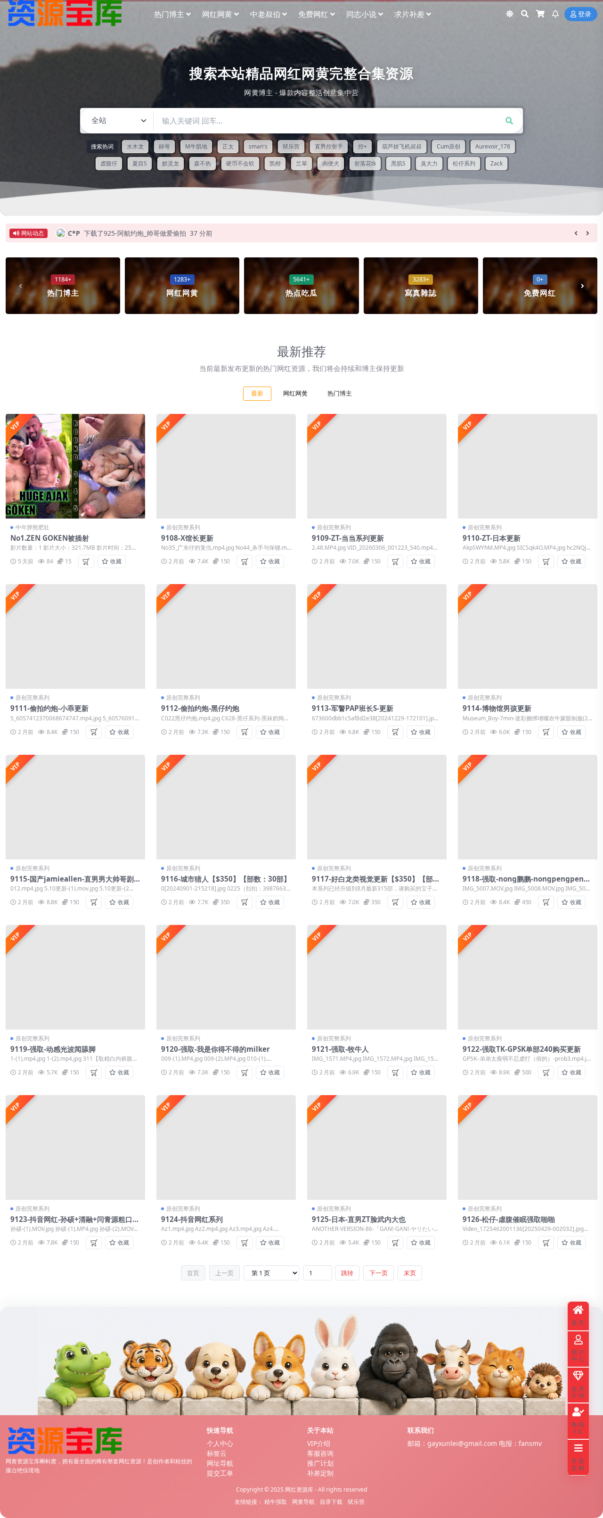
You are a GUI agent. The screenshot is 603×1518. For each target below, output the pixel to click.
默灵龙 (170, 163)
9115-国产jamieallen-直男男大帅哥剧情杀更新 (72, 883)
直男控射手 (329, 146)
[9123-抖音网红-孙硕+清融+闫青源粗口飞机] (75, 1147)
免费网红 (313, 14)
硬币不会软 (240, 163)
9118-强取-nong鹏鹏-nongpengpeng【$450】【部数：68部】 (525, 883)
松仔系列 (464, 163)
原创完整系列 (183, 527)
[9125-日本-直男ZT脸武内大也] (377, 1147)
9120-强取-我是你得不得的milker (215, 1049)
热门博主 (169, 14)
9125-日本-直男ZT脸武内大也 (359, 1219)
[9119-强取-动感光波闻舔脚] (75, 977)
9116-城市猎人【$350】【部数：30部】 (226, 878)
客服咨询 (320, 1453)
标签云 (217, 1453)
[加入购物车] (86, 561)
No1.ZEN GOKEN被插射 (49, 538)
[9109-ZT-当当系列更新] (377, 466)
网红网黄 (217, 14)
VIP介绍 (318, 1443)
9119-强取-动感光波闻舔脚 (53, 1049)
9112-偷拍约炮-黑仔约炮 (200, 708)
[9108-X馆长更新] (226, 466)
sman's (258, 146)
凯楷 (275, 163)
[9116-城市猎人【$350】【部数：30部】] (226, 807)
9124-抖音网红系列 (192, 1219)
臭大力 (429, 163)
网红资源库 (299, 1489)
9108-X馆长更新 (187, 538)
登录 (584, 14)
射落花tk (365, 163)
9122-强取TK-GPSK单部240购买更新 (522, 1049)
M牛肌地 (196, 146)
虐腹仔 (108, 163)
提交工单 (220, 1472)
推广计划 (320, 1463)
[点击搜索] (509, 121)
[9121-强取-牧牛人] (377, 977)
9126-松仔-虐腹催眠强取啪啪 (509, 1219)
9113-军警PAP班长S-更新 (352, 708)
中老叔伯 (265, 14)
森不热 (202, 163)
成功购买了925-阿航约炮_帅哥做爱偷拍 (141, 233)
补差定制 (320, 1472)
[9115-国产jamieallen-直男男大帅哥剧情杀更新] (75, 807)
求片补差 (409, 14)
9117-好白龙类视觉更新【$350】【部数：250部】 (372, 883)
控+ (362, 146)
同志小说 (361, 14)
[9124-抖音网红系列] (226, 1147)
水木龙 (135, 146)
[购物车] (540, 14)
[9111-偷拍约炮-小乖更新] (75, 636)
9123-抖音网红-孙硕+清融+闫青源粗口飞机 (74, 1223)
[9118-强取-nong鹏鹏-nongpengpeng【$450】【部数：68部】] (527, 807)
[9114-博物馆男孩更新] (527, 636)
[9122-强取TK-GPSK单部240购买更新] (527, 977)
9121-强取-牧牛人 (340, 1049)
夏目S (139, 163)
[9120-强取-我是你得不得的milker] (226, 977)
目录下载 (331, 1502)
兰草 (301, 163)
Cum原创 (448, 146)
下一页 (378, 1273)
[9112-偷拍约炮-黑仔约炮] (226, 636)
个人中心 (220, 1443)
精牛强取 (275, 1502)
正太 (228, 146)
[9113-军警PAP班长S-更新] (377, 636)
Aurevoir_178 (492, 146)
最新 (257, 393)
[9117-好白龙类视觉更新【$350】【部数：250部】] (377, 807)
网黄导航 (303, 1502)
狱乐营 (291, 146)
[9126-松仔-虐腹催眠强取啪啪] (527, 1147)
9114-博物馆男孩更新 (497, 708)
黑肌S (398, 163)
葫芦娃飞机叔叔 (402, 146)
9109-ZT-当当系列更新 (348, 538)
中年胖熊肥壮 (32, 527)
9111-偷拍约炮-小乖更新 (49, 708)
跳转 (347, 1273)
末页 (410, 1273)
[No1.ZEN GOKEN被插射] (75, 466)
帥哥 (164, 146)
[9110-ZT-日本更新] (527, 466)
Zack (496, 163)
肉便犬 (330, 163)
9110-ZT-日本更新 (492, 538)
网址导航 (220, 1463)
